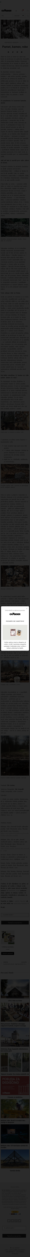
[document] (15, 628)
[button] (26, 608)
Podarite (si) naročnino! (15, 621)
